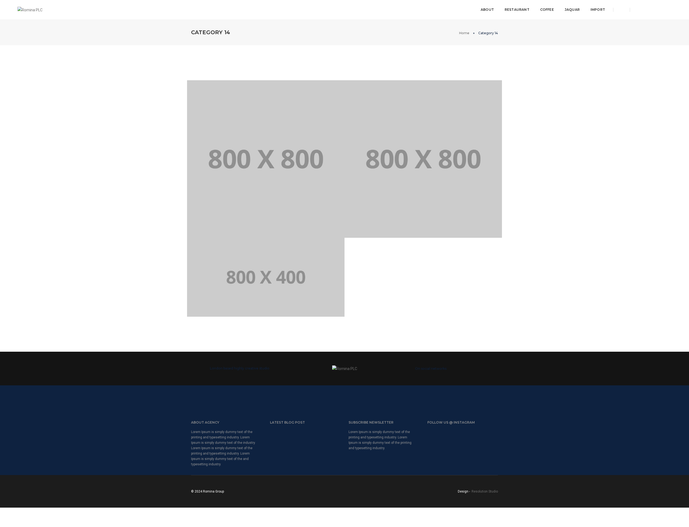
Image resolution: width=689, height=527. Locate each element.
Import (597, 10)
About (487, 10)
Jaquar (572, 10)
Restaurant (517, 10)
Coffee (547, 10)
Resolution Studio (485, 491)
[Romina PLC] (30, 9)
